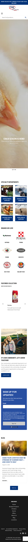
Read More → (5, 480)
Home (14, 504)
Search (3, 529)
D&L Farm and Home (15, 537)
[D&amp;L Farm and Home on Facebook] (23, 533)
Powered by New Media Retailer (13, 539)
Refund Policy (8, 530)
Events (14, 511)
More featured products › (6, 286)
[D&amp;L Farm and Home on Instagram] (25, 533)
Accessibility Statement (12, 529)
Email (4, 403)
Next (27, 93)
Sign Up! (14, 423)
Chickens (14, 509)
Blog (14, 517)
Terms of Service (17, 530)
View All (14, 488)
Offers (14, 513)
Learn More (6, 375)
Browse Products (14, 506)
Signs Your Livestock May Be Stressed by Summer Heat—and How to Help (14, 460)
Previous (1, 93)
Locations (14, 520)
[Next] (25, 304)
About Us (14, 515)
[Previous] (3, 304)
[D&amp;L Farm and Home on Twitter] (20, 533)
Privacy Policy (22, 529)
